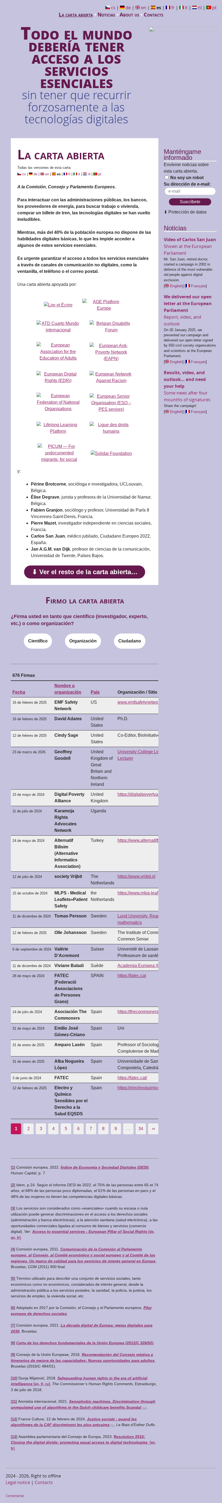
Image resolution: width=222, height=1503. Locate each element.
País (95, 692)
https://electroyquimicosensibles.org (151, 1087)
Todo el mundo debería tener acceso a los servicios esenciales (76, 72)
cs (113, 8)
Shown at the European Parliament (190, 246)
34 (140, 1128)
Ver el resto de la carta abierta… (88, 572)
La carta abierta (76, 14)
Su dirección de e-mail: (187, 184)
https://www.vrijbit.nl (136, 876)
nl (200, 8)
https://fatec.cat (131, 975)
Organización (83, 641)
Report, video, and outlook (188, 310)
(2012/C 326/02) (85, 1343)
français (198, 286)
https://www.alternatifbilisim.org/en (150, 840)
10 (14, 1378)
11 (14, 1401)
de (128, 8)
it (186, 8)
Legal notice (18, 1482)
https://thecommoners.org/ (142, 1011)
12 (14, 1419)
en (143, 8)
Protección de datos (187, 212)
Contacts (153, 14)
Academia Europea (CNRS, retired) (151, 965)
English (176, 286)
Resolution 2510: (83, 1442)
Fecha (18, 692)
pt (214, 8)
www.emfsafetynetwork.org (143, 702)
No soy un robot (186, 177)
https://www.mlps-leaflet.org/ (144, 893)
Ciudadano (129, 641)
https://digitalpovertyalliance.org (147, 794)
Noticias (106, 14)
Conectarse (15, 1496)
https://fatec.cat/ (132, 1077)
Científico (38, 641)
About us (129, 14)
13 (14, 1436)
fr (173, 8)
